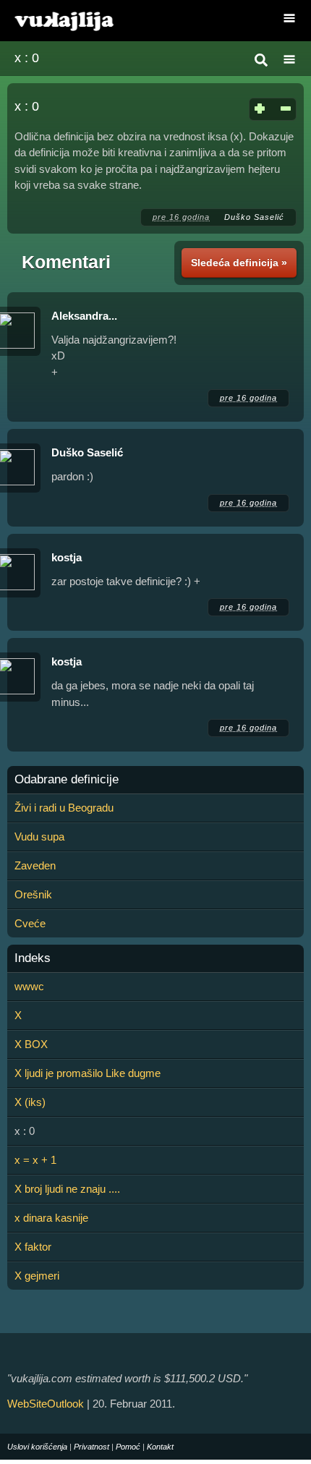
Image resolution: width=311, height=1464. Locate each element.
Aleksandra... (84, 316)
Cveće (30, 923)
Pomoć (128, 1446)
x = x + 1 (35, 1160)
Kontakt (160, 1446)
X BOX (31, 1044)
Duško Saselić (254, 217)
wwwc (29, 986)
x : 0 (26, 58)
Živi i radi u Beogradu (64, 807)
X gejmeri (36, 1275)
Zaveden (35, 865)
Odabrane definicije (66, 779)
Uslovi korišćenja (37, 1446)
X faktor (32, 1246)
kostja (66, 557)
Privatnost (91, 1446)
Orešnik (33, 894)
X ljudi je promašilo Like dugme (87, 1073)
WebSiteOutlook (45, 1403)
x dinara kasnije (51, 1218)
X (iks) (30, 1102)
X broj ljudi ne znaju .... (67, 1189)
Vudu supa (39, 836)
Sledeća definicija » (239, 262)
